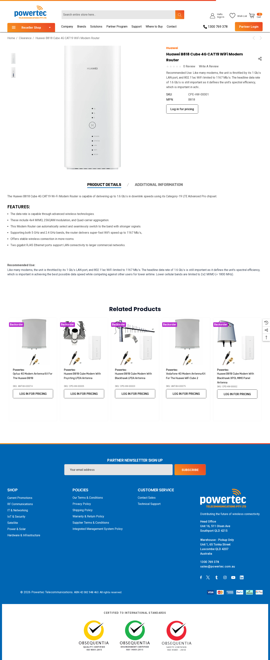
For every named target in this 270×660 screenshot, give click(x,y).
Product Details (104, 184)
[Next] (260, 38)
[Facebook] (201, 577)
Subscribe (190, 470)
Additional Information (159, 184)
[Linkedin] (242, 577)
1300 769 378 (217, 26)
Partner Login (248, 26)
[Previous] (254, 38)
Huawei (172, 48)
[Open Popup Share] (259, 58)
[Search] (179, 14)
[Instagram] (225, 577)
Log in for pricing (182, 109)
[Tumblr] (217, 577)
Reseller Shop (31, 27)
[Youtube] (233, 577)
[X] (208, 577)
